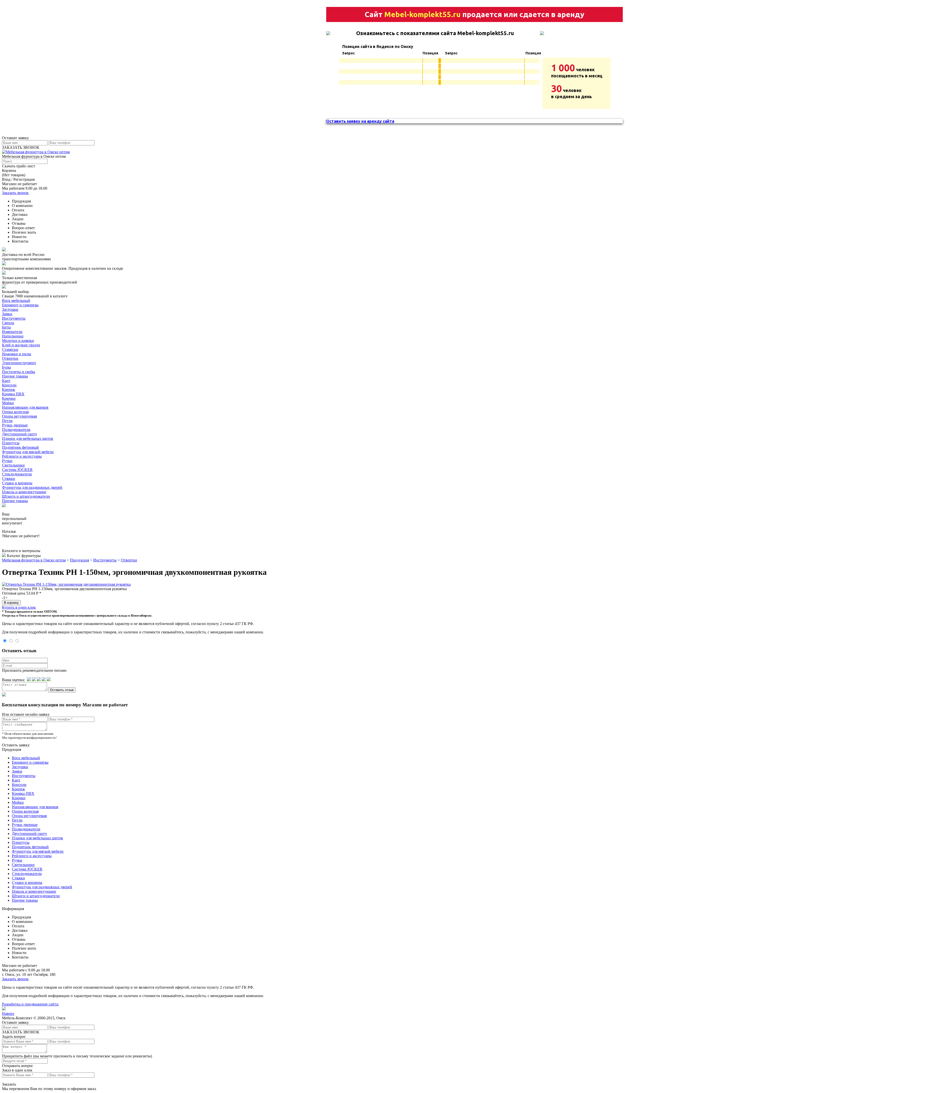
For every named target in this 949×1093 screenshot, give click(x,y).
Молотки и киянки (18, 340)
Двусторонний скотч (19, 434)
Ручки (7, 461)
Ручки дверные (15, 425)
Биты (6, 327)
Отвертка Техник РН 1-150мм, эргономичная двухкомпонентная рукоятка (64, 589)
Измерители (12, 332)
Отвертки (10, 358)
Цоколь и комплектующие (24, 492)
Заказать (9, 1084)
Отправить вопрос (17, 1066)
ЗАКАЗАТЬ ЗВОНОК (20, 147)
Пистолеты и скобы (18, 372)
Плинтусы (11, 443)
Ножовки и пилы (16, 354)
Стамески (10, 349)
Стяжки (8, 478)
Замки (7, 314)
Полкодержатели (16, 429)
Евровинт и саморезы (20, 305)
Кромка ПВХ (13, 394)
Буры (6, 367)
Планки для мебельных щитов (27, 438)
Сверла (8, 323)
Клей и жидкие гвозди (21, 345)
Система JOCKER (17, 470)
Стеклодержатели (17, 474)
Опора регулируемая (19, 416)
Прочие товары (15, 376)
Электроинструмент (19, 363)
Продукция (79, 560)
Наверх (8, 1013)
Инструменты (13, 318)
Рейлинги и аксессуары (22, 456)
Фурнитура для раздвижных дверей (32, 487)
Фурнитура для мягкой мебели (28, 452)
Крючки (9, 398)
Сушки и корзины (17, 483)
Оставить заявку (16, 745)
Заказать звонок (15, 193)
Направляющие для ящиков (25, 407)
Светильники (13, 465)
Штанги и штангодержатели (26, 496)
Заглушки (10, 309)
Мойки (8, 403)
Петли (7, 421)
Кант (6, 381)
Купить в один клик (19, 607)
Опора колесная (15, 412)
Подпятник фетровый (20, 447)
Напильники (12, 336)
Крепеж (8, 389)
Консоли (9, 385)
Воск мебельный (16, 300)
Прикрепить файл (17, 1056)
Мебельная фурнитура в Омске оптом (34, 560)
